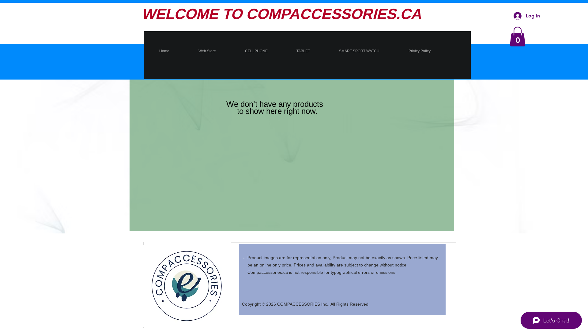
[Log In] (517, 16)
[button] (517, 37)
